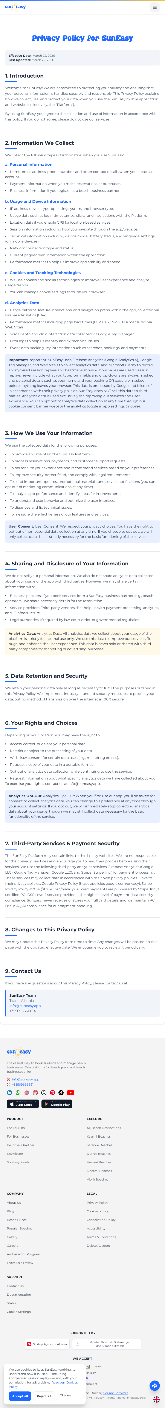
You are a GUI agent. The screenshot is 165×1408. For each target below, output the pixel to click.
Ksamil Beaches (99, 1136)
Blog (10, 1211)
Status (12, 1303)
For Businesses (18, 1136)
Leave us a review (20, 1263)
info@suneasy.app (25, 1006)
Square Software (115, 1393)
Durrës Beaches (99, 1154)
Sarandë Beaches (99, 1145)
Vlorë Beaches (97, 1179)
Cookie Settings (19, 1312)
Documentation (19, 1295)
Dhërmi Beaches (99, 1171)
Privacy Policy (97, 1203)
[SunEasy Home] (15, 7)
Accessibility (96, 1228)
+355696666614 (23, 1084)
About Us (14, 1203)
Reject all (44, 1396)
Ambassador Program (23, 1254)
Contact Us (15, 1286)
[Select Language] (156, 1399)
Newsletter (15, 1154)
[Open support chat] (155, 1386)
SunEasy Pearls (18, 1162)
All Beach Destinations (104, 1128)
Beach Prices (16, 1220)
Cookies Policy (98, 1211)
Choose (65, 1395)
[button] (19, 1052)
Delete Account (98, 1246)
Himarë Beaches (99, 1162)
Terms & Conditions (101, 1237)
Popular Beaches (19, 1228)
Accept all (20, 1396)
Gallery (12, 1237)
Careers (12, 1246)
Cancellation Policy (101, 1220)
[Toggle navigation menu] (154, 7)
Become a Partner (20, 1145)
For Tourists (16, 1128)
